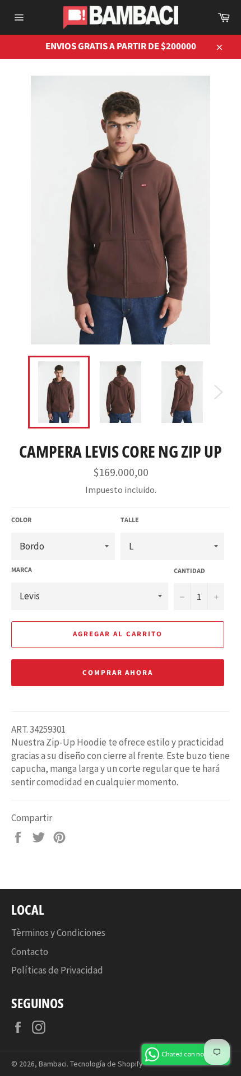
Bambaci (53, 1064)
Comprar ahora (117, 673)
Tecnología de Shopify (106, 1064)
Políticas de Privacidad (57, 970)
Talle (130, 520)
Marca (21, 570)
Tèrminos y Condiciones (58, 932)
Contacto (29, 951)
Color (21, 520)
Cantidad (189, 571)
